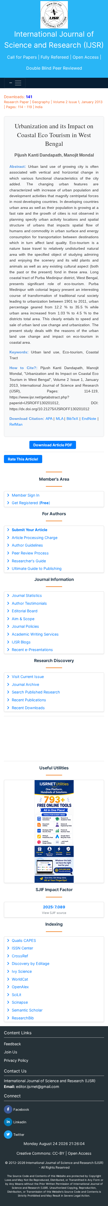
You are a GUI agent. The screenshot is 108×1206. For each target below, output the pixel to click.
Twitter (18, 1134)
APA (49, 418)
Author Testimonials (29, 603)
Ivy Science (22, 971)
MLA (59, 418)
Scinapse (20, 1002)
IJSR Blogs (21, 642)
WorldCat (20, 979)
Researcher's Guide (29, 561)
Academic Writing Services (35, 634)
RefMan (16, 424)
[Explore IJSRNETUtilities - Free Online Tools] (54, 831)
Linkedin (19, 1122)
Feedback (12, 1044)
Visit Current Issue (28, 676)
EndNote (89, 418)
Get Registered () (31, 503)
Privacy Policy (16, 1060)
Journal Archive (25, 684)
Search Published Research (36, 692)
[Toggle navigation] (14, 83)
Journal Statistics (27, 595)
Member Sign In (25, 495)
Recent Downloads (28, 707)
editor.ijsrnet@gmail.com (37, 1086)
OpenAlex (20, 987)
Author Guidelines (27, 545)
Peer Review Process (30, 553)
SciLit (16, 994)
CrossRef (20, 956)
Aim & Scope (23, 618)
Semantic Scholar (27, 1010)
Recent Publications (29, 700)
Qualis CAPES (24, 940)
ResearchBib (23, 1018)
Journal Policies (25, 626)
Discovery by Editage (30, 963)
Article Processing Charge (34, 537)
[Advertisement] (54, 738)
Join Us (10, 1052)
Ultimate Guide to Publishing (37, 568)
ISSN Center (22, 948)
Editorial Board (24, 611)
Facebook (20, 1109)
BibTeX (72, 418)
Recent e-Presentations (32, 649)
